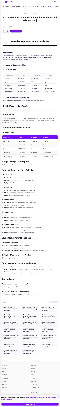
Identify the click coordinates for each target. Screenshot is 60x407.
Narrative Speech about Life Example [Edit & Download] (30, 308)
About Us (33, 381)
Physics (33, 368)
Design (4, 381)
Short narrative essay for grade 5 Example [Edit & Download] (48, 329)
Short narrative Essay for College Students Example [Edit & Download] (29, 352)
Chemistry (5, 374)
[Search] (55, 1)
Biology (33, 371)
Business (4, 384)
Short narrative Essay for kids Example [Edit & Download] (10, 352)
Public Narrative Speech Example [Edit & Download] (49, 315)
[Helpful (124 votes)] (4, 31)
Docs (22, 13)
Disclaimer (34, 390)
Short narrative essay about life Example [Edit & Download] (11, 344)
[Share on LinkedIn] (14, 26)
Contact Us (34, 393)
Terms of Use (35, 387)
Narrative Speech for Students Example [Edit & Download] (10, 309)
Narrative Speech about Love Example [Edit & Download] (10, 316)
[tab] (5, 6)
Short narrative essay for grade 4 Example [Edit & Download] (10, 329)
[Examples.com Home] (10, 2)
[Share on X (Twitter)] (7, 26)
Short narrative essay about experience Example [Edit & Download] (30, 337)
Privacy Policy (35, 384)
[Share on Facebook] (10, 26)
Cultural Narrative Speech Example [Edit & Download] (30, 323)
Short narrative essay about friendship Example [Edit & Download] (30, 344)
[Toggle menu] (2, 2)
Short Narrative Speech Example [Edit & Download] (11, 323)
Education (4, 387)
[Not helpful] (7, 31)
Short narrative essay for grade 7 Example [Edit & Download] (29, 329)
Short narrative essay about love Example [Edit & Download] (49, 337)
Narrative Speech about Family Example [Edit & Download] (48, 309)
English (4, 368)
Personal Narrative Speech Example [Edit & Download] (49, 323)
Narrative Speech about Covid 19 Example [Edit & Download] (29, 316)
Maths (3, 371)
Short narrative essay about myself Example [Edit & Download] (11, 337)
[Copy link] (3, 26)
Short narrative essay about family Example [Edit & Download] (49, 344)
